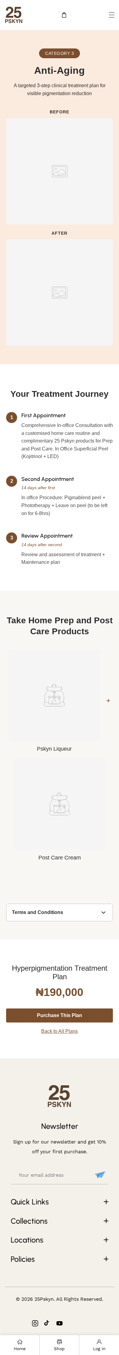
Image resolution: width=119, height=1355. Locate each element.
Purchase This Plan (59, 1015)
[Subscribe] (99, 1175)
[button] (111, 15)
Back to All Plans (59, 1031)
